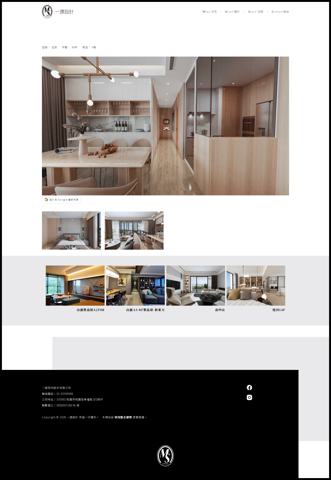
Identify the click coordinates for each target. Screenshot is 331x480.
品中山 (220, 310)
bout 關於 (232, 11)
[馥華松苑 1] (134, 230)
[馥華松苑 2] (71, 230)
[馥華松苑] (165, 59)
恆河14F (279, 310)
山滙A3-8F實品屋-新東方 (145, 310)
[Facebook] (249, 387)
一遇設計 (165, 469)
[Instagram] (249, 397)
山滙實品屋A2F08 (91, 310)
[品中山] (195, 268)
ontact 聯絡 (280, 11)
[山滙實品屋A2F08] (75, 268)
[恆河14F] (256, 268)
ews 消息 (210, 11)
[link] (75, 290)
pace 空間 (256, 11)
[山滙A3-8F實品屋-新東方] (135, 268)
